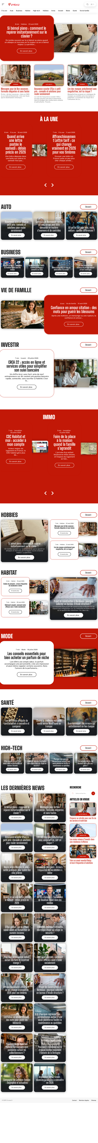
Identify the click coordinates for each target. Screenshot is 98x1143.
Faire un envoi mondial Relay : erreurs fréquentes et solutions (81, 861)
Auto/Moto (49, 84)
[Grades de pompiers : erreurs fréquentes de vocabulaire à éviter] (37, 586)
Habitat (9, 572)
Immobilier (18, 430)
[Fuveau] (13, 4)
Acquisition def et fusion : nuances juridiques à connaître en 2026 (37, 267)
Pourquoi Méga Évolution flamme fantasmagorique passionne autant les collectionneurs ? (17, 1048)
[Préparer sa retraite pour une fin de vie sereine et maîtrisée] (83, 809)
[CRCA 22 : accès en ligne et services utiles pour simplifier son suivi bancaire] (73, 373)
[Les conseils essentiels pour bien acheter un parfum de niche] (73, 663)
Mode (7, 636)
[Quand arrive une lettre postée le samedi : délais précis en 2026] (38, 150)
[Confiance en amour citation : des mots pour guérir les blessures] (24, 315)
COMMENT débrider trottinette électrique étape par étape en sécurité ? (36, 763)
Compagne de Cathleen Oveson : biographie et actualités (16, 1081)
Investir (10, 344)
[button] (45, 185)
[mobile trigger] (3, 4)
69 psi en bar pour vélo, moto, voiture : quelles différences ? (81, 229)
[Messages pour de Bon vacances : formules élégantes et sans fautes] (15, 75)
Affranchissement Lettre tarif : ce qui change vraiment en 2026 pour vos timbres (64, 144)
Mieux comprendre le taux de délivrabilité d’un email (61, 268)
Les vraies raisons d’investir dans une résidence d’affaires (82, 840)
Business (10, 252)
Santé (7, 702)
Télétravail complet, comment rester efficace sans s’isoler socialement (15, 606)
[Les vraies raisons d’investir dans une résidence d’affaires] (83, 830)
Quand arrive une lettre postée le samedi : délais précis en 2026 (15, 144)
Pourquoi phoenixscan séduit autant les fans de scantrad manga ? (16, 959)
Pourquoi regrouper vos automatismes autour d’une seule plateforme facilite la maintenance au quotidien (61, 762)
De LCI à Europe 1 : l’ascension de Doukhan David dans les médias (12, 267)
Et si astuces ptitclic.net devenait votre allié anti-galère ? (85, 763)
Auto (6, 206)
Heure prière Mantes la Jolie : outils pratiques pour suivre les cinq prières (16, 870)
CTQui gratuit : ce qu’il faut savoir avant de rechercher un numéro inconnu (12, 763)
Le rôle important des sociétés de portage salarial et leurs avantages (85, 267)
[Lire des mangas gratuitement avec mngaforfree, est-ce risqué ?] (82, 75)
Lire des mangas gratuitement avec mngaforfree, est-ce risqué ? (82, 90)
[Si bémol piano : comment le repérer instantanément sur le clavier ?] (73, 38)
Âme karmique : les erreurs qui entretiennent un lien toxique (81, 725)
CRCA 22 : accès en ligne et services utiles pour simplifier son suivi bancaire (27, 366)
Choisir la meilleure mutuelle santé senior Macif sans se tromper (49, 723)
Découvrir (88, 207)
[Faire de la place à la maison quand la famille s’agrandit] (87, 449)
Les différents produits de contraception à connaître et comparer (16, 723)
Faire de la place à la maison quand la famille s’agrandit (64, 442)
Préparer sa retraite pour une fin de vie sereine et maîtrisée (83, 819)
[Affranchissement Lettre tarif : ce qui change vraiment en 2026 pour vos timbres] (87, 150)
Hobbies (24, 24)
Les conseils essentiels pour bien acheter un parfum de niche (26, 655)
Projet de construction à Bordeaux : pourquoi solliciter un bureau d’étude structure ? (73, 603)
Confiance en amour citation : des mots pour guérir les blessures (74, 309)
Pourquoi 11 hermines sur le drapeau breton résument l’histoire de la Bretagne (50, 1049)
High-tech (11, 748)
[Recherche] (87, 4)
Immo (49, 417)
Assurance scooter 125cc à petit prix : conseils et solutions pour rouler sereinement (47, 91)
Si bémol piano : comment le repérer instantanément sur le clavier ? (27, 32)
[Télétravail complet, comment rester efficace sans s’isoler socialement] (37, 608)
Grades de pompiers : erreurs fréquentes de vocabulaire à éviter (15, 585)
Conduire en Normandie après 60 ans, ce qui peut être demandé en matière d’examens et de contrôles (49, 226)
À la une (49, 119)
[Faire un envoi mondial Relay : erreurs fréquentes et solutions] (83, 851)
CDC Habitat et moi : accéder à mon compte (15, 440)
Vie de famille (16, 290)
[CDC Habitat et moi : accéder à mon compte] (38, 447)
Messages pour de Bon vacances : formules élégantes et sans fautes (15, 90)
